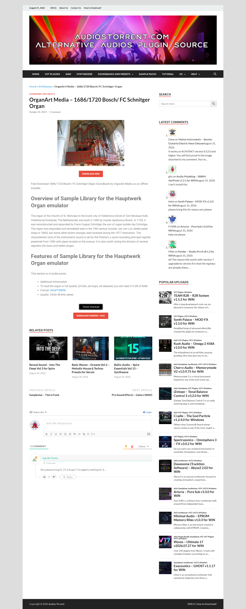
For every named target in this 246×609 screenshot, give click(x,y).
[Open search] (215, 74)
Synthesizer (84, 74)
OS (181, 74)
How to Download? (92, 8)
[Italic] (51, 434)
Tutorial (168, 74)
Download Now (91, 174)
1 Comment (55, 112)
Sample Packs (147, 74)
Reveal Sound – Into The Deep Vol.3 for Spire (44, 366)
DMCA (53, 8)
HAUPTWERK (58, 290)
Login (149, 412)
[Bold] (46, 434)
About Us (63, 8)
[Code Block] (79, 434)
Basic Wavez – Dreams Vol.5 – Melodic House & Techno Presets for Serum (91, 368)
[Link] (84, 434)
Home (35, 74)
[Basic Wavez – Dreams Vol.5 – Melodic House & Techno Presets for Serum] (91, 349)
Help (194, 74)
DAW (68, 74)
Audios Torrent (56, 603)
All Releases (45, 86)
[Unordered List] (70, 434)
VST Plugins (52, 74)
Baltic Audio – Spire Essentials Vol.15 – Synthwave (126, 368)
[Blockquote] (74, 434)
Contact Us (76, 8)
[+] (93, 434)
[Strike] (60, 434)
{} (88, 434)
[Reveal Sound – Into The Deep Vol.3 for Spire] (48, 349)
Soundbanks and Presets (114, 74)
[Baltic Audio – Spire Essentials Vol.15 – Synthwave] (133, 349)
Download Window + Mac (91, 315)
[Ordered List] (65, 434)
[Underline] (56, 434)
